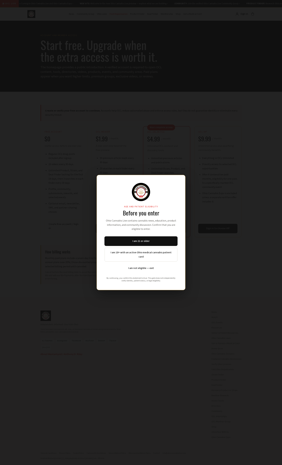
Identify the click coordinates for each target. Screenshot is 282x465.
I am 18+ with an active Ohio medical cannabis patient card (141, 254)
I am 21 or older (141, 241)
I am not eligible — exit (141, 268)
